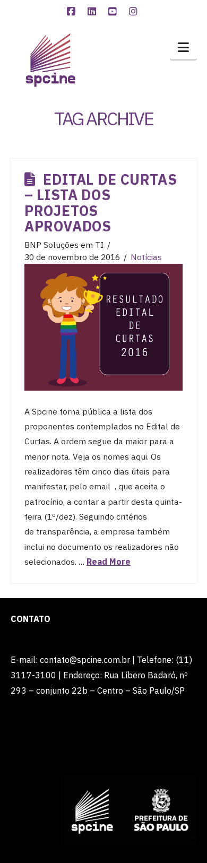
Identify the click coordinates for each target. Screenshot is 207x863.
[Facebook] (72, 11)
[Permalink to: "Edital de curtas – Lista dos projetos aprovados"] (103, 327)
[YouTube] (114, 11)
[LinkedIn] (93, 11)
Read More (109, 561)
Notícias (146, 257)
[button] (183, 47)
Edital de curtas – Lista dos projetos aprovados (100, 202)
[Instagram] (134, 11)
